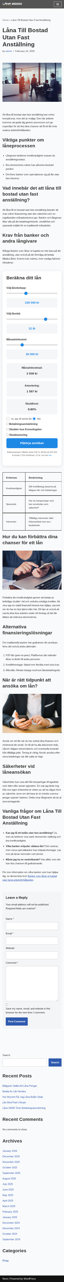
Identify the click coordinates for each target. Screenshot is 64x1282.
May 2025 (7, 1195)
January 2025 (9, 1217)
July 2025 (7, 1184)
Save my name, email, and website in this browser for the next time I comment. (28, 1010)
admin (9, 51)
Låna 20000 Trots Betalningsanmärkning (23, 1108)
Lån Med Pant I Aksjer (14, 1102)
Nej (39, 418)
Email (9, 933)
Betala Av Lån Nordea (14, 1091)
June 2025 (8, 1189)
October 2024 (9, 1233)
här (50, 455)
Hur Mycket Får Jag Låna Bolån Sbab (22, 1096)
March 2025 (8, 1206)
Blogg (5, 1260)
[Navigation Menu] (58, 4)
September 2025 (11, 1173)
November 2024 (11, 1228)
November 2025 (11, 1162)
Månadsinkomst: (16, 339)
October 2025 (9, 1167)
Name (10, 918)
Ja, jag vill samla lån (21, 418)
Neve (5, 1278)
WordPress (30, 1278)
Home (5, 20)
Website (10, 948)
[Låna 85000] (12, 4)
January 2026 (9, 1150)
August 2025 (9, 1178)
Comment (12, 962)
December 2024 (11, 1222)
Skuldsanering (18, 435)
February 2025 (10, 1211)
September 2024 (11, 1239)
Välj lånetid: (13, 313)
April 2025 (7, 1200)
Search (6, 1055)
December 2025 (11, 1156)
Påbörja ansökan (32, 443)
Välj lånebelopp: (16, 288)
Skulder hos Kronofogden (25, 429)
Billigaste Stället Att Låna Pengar (19, 1085)
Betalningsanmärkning (23, 424)
